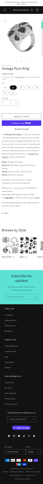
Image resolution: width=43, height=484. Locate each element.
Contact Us (9, 315)
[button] (4, 10)
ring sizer (9, 198)
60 (37, 87)
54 (13, 87)
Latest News (9, 362)
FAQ (6, 357)
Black (22, 257)
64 (13, 93)
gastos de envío (20, 77)
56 (21, 87)
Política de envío (30, 475)
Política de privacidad (33, 471)
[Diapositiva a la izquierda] (16, 61)
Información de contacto (22, 479)
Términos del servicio (16, 475)
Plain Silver (7, 257)
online (37, 198)
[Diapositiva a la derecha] (26, 61)
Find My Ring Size (11, 346)
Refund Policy (10, 326)
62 (5, 93)
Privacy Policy (10, 399)
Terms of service (11, 404)
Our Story (8, 388)
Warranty (8, 331)
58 (29, 87)
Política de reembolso (17, 471)
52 (6, 88)
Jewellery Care (10, 351)
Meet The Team (10, 393)
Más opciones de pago (21, 129)
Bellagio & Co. (19, 468)
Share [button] (6, 213)
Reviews (8, 367)
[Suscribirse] (35, 297)
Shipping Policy (11, 320)
